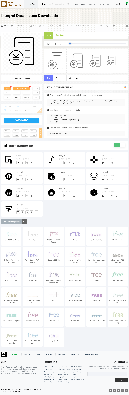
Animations (92, 4)
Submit (121, 380)
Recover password (77, 379)
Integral (62, 172)
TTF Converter (76, 367)
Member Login (49, 379)
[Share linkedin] (125, 25)
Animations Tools (64, 369)
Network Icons (63, 374)
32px (16, 131)
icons (44, 4)
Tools (108, 4)
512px (16, 135)
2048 (33, 135)
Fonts (76, 4)
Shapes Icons (62, 377)
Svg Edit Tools (63, 367)
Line (16, 97)
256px (7, 135)
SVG (7, 88)
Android (26, 97)
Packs (101, 4)
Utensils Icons (49, 377)
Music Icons (75, 354)
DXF (7, 97)
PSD (36, 93)
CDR (26, 93)
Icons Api (74, 377)
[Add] (18, 162)
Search (68, 4)
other (23, 26)
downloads (21, 120)
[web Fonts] (24, 221)
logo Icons (62, 354)
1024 (24, 135)
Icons (83, 4)
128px (33, 131)
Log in (118, 4)
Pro (77, 78)
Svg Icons (12, 4)
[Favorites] (27, 162)
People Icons (48, 374)
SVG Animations (21, 88)
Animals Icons (49, 372)
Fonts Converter (49, 369)
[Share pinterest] (120, 25)
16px (7, 131)
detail (18, 155)
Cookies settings (63, 382)
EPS (16, 93)
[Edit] (22, 162)
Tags (38, 354)
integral (62, 155)
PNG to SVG (48, 367)
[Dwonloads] (31, 162)
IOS (36, 97)
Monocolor (8, 26)
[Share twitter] (113, 25)
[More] (36, 162)
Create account (63, 379)
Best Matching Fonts (91, 354)
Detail (104, 155)
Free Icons (27, 354)
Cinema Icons (76, 374)
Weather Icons (76, 372)
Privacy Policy (49, 382)
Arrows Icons (62, 372)
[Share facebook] (102, 25)
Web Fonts (15, 354)
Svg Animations (76, 369)
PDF (7, 93)
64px (24, 131)
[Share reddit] (107, 25)
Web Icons (49, 354)
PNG (36, 88)
